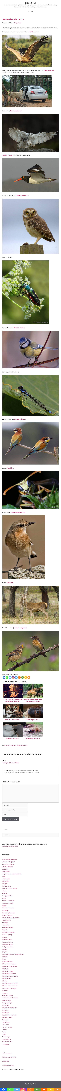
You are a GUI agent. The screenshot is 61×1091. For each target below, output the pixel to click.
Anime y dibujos (7, 866)
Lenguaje (5, 957)
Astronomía (6, 879)
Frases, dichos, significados (10, 918)
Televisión (5, 1025)
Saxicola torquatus (20, 628)
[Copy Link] (25, 677)
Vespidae (10, 468)
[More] (28, 677)
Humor (4, 937)
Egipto (4, 905)
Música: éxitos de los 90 (9, 986)
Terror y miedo (7, 1027)
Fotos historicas (7, 915)
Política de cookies (8, 1065)
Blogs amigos (6, 886)
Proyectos (5, 1010)
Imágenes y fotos (22, 745)
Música (4, 981)
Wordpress (5, 1044)
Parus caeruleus (19, 328)
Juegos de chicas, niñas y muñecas (13, 954)
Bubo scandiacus (15, 111)
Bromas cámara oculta (9, 888)
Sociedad (5, 1020)
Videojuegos (6, 1037)
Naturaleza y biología (9, 988)
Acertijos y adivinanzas (9, 859)
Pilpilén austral (7, 155)
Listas (4, 959)
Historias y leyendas (8, 932)
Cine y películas (7, 896)
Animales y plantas (10, 745)
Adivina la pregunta (8, 862)
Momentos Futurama (9, 973)
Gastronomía (6, 920)
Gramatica (5, 925)
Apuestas (5, 869)
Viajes (4, 1034)
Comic (4, 898)
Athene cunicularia (22, 195)
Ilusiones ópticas (7, 942)
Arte (3, 876)
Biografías (5, 881)
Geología (5, 922)
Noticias (5, 991)
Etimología (5, 910)
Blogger (4, 884)
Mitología (5, 969)
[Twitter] (10, 677)
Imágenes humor (7, 944)
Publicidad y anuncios (9, 1015)
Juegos (4, 952)
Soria (31, 32)
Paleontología (6, 1000)
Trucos (4, 1029)
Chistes (4, 891)
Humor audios (7, 939)
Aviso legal (5, 1061)
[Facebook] (4, 677)
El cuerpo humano (8, 908)
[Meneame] (19, 677)
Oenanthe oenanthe (18, 512)
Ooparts (5, 993)
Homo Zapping (7, 935)
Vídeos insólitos (7, 1042)
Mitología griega (7, 971)
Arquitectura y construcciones (11, 874)
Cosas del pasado (7, 903)
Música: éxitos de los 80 (9, 983)
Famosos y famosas (8, 913)
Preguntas (5, 1005)
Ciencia (4, 893)
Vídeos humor (6, 1039)
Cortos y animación (8, 901)
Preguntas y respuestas (9, 1008)
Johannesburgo (49, 70)
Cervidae (10, 583)
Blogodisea (30, 2)
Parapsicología (7, 1003)
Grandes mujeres (7, 927)
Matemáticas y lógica (9, 964)
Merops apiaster (19, 419)
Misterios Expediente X (9, 966)
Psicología (5, 1012)
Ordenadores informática (10, 998)
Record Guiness (7, 1017)
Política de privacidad (9, 1057)
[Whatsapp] (7, 677)
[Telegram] (16, 677)
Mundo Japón (6, 978)
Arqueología (6, 871)
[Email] (22, 677)
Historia (4, 930)
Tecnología (5, 1022)
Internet (4, 949)
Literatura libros (7, 961)
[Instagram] (13, 677)
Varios (4, 1032)
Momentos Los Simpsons (10, 976)
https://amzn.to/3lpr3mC (10, 846)
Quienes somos (7, 1053)
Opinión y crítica (7, 995)
